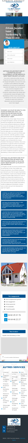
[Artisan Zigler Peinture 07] (14, 6)
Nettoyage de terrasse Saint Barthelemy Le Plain (15, 392)
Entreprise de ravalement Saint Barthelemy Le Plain (6, 377)
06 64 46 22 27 (19, 1)
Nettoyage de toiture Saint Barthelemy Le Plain (24, 382)
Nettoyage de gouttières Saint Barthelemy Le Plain (15, 381)
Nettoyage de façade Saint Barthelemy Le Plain (15, 402)
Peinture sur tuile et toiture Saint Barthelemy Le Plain (24, 393)
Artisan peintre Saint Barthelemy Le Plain (24, 403)
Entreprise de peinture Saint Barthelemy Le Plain (6, 387)
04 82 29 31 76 (8, 1)
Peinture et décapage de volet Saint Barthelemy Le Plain (6, 398)
